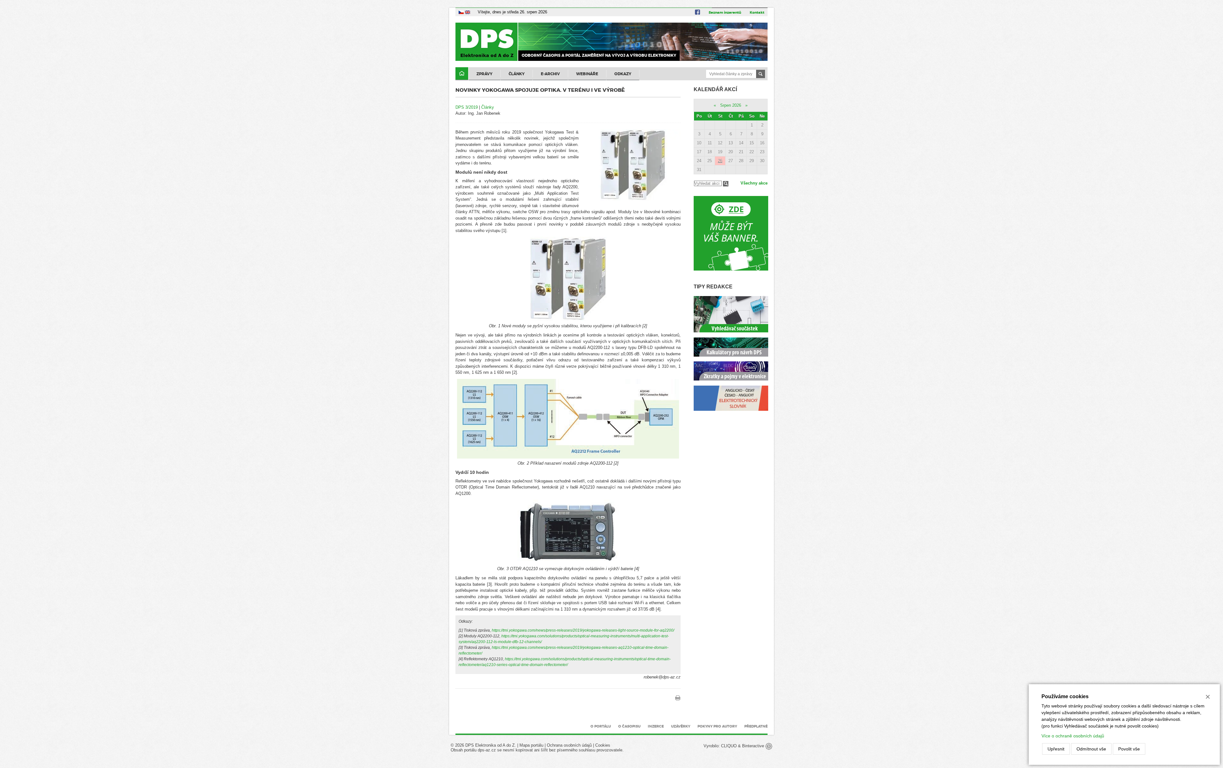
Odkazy (622, 73)
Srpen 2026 (730, 105)
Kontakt (757, 12)
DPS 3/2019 (466, 107)
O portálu (600, 726)
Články (517, 73)
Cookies (602, 745)
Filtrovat (725, 183)
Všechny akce (754, 183)
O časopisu (629, 726)
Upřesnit (1056, 748)
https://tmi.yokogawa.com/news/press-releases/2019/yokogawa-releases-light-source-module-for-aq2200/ (583, 630)
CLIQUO (729, 745)
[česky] (461, 12)
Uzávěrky (680, 726)
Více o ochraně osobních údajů (1072, 735)
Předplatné (756, 726)
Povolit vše (1129, 748)
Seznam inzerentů (725, 12)
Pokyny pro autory (717, 726)
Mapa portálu (531, 745)
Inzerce (656, 726)
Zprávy (484, 73)
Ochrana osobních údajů (569, 745)
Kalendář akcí (715, 89)
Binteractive (753, 745)
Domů (461, 73)
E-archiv (550, 73)
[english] (467, 12)
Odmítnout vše (1091, 748)
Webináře (587, 73)
